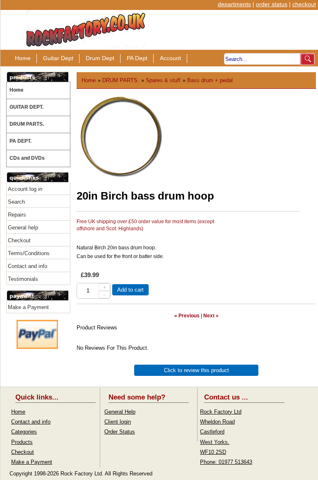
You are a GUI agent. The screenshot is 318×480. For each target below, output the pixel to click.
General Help (119, 412)
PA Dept (137, 58)
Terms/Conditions (29, 253)
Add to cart (130, 290)
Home (23, 58)
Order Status (119, 432)
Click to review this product (196, 370)
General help (23, 227)
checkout (304, 4)
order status (271, 4)
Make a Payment (28, 307)
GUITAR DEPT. (26, 107)
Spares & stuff (163, 80)
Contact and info (27, 266)
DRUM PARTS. (27, 124)
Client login (117, 422)
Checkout (19, 240)
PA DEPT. (20, 141)
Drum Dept (100, 58)
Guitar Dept (58, 58)
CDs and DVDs (27, 158)
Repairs (17, 215)
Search (16, 202)
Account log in (25, 189)
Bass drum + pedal (210, 80)
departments (234, 4)
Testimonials (23, 279)
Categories (24, 432)
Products (22, 442)
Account (170, 58)
